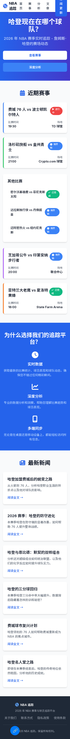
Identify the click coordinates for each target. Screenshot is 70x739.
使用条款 (60, 718)
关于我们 (10, 718)
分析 (38, 6)
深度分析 (35, 67)
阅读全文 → (15, 497)
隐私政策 (43, 718)
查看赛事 (35, 55)
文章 (47, 6)
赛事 (29, 6)
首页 (20, 6)
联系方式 (27, 718)
